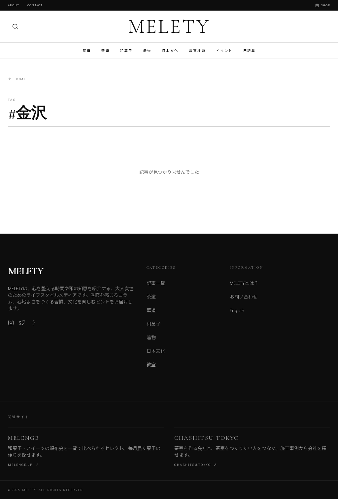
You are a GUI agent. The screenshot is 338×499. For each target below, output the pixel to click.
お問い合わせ (243, 297)
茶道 (87, 51)
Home (20, 79)
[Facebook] (33, 322)
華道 (105, 51)
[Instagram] (11, 322)
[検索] (15, 26)
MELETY (169, 26)
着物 (147, 51)
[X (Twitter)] (22, 322)
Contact (35, 5)
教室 (151, 364)
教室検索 (197, 51)
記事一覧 (156, 283)
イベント (224, 51)
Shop (325, 5)
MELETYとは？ (244, 283)
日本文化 (170, 51)
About (13, 5)
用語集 (249, 51)
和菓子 (126, 51)
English (237, 310)
